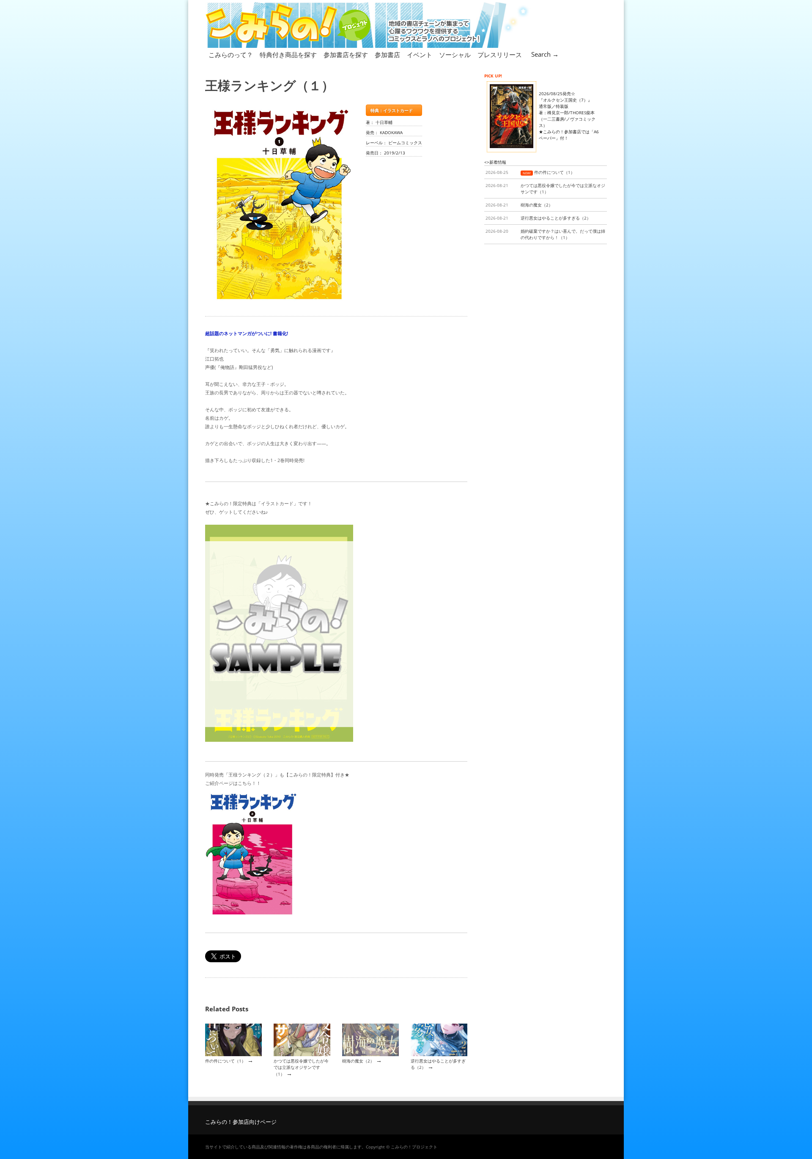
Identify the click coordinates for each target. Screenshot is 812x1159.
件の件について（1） (225, 1061)
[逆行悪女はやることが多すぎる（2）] (439, 1054)
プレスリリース (499, 54)
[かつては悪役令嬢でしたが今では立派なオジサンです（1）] (302, 1054)
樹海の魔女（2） (358, 1061)
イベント (419, 54)
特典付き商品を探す (288, 54)
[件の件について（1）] (233, 1054)
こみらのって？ (230, 54)
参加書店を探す (346, 54)
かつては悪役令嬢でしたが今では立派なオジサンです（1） (301, 1067)
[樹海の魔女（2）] (370, 1054)
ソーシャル (455, 54)
